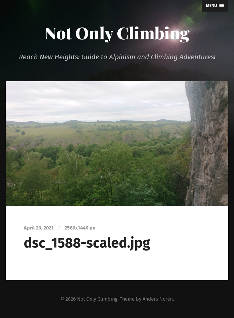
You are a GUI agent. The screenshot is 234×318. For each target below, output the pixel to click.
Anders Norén (158, 299)
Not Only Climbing (117, 33)
